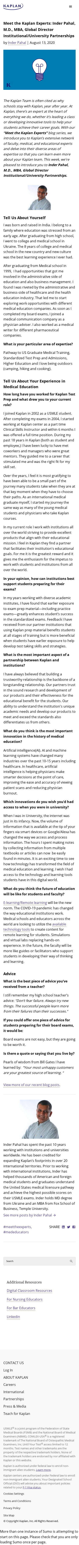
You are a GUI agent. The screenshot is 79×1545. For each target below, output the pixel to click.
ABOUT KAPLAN (15, 1377)
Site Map (8, 1515)
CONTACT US (13, 1363)
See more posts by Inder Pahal (27, 1215)
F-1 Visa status (32, 1487)
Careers (9, 1384)
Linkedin (13, 1316)
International (13, 1392)
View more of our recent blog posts (31, 1085)
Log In (8, 1370)
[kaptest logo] (13, 6)
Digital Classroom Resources (29, 1290)
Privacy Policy (11, 1508)
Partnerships (13, 1399)
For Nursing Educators (25, 1299)
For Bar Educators (21, 1308)
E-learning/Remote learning (25, 902)
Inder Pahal (17, 42)
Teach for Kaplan (16, 1413)
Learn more (43, 1470)
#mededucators (16, 1232)
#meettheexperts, (17, 1227)
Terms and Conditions (17, 1501)
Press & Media (14, 1406)
